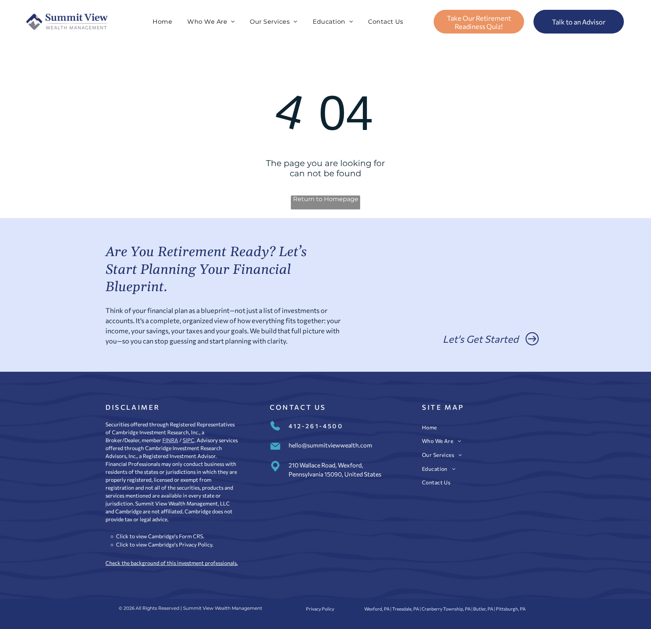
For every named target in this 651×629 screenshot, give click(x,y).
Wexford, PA (377, 608)
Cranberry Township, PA (446, 608)
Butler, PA (483, 608)
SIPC (188, 440)
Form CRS (191, 536)
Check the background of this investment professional (169, 563)
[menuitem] (162, 21)
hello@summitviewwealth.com (330, 445)
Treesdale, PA (405, 608)
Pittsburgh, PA (511, 608)
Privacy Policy (195, 544)
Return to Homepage (325, 199)
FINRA (170, 440)
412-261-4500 (316, 425)
